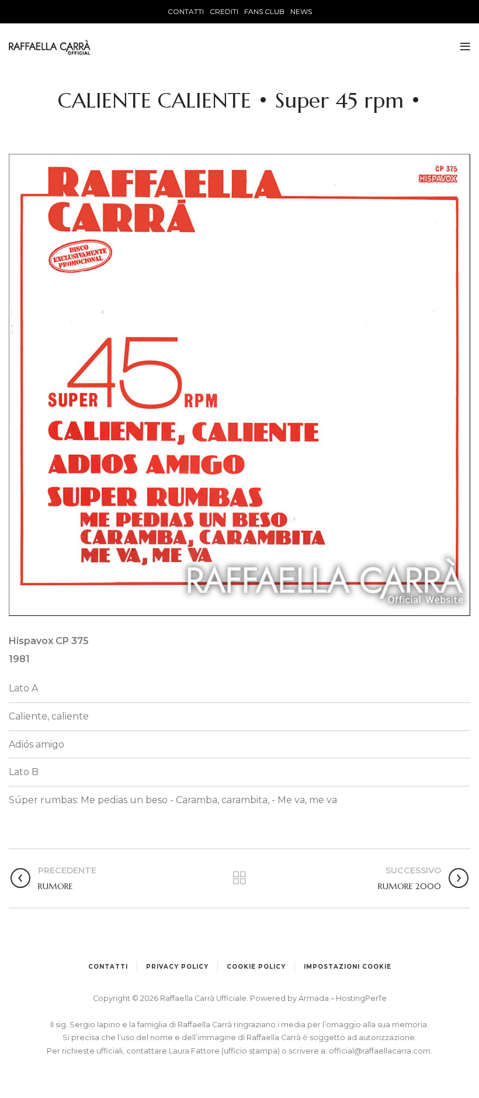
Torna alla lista (239, 878)
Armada (314, 998)
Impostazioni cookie (347, 966)
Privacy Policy (177, 966)
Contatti (108, 966)
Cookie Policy (256, 966)
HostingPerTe (361, 998)
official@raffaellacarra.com (380, 1051)
